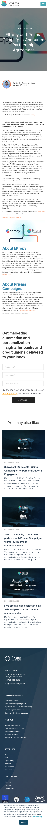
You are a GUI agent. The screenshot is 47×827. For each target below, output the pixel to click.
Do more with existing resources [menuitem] (16, 713)
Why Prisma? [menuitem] (9, 788)
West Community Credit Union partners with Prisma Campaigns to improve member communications (23, 540)
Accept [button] (23, 822)
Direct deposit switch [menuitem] (12, 731)
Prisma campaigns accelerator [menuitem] (15, 737)
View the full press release (11, 217)
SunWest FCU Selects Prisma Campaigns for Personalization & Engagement (23, 471)
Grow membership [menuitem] (11, 700)
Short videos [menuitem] (9, 767)
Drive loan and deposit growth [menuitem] (15, 704)
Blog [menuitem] (6, 754)
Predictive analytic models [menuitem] (14, 728)
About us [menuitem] (8, 782)
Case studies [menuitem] (9, 770)
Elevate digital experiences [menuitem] (14, 710)
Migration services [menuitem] (11, 734)
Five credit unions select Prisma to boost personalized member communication (22, 609)
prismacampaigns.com (28, 310)
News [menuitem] (7, 757)
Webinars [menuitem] (8, 764)
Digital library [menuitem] (9, 760)
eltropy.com (6, 274)
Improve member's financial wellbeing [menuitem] (18, 707)
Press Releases (24, 28)
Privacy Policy (37, 816)
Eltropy (32, 115)
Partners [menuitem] (8, 785)
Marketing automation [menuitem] (12, 725)
